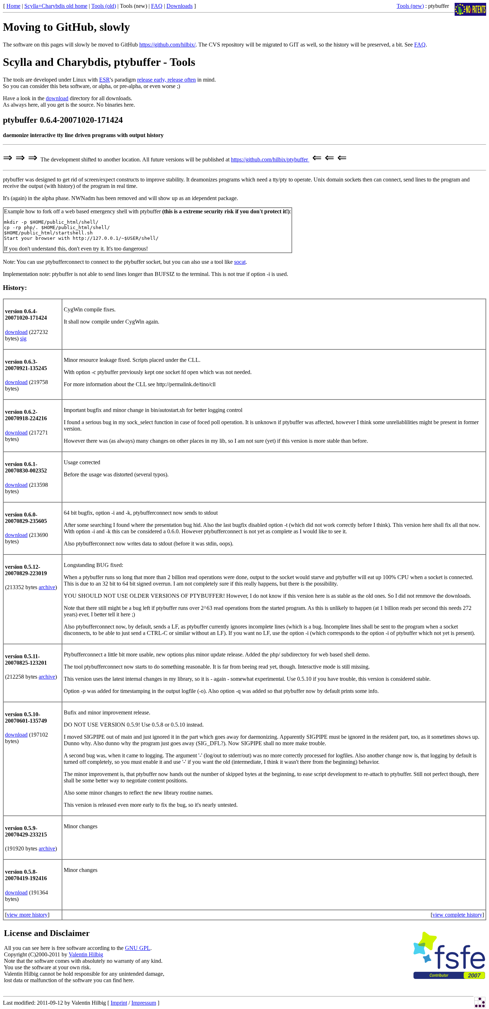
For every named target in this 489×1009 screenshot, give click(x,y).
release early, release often (166, 80)
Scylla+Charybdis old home (55, 6)
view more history (27, 915)
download (57, 98)
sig (23, 338)
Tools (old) (103, 6)
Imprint (119, 1003)
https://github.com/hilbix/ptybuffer (270, 159)
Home (13, 6)
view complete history (457, 915)
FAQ (157, 6)
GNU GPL (137, 948)
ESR (104, 80)
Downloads (179, 6)
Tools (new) (410, 6)
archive (47, 587)
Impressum (143, 1003)
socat (240, 262)
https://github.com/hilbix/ (167, 45)
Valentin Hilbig (86, 954)
